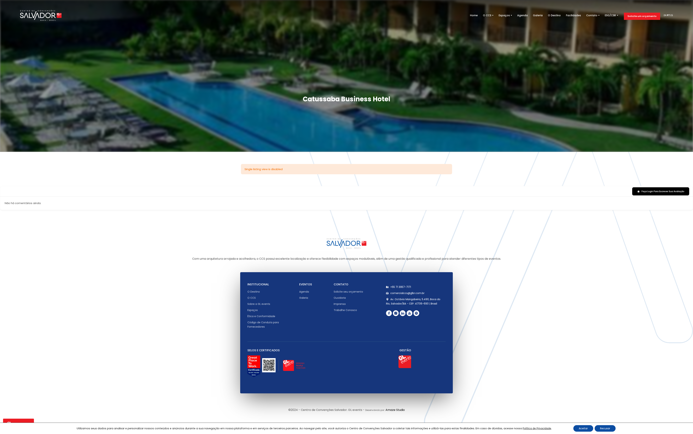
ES (671, 15)
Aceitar (583, 428)
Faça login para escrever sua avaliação (663, 191)
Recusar (605, 428)
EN (665, 15)
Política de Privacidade (537, 428)
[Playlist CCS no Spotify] (416, 313)
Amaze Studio (395, 410)
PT (668, 15)
